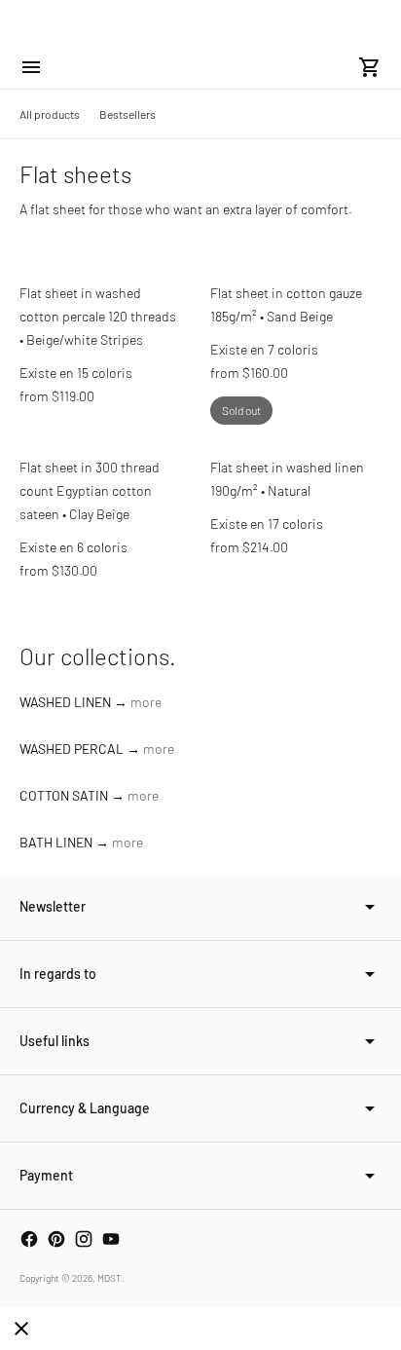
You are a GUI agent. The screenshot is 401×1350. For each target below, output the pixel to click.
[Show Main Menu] (31, 67)
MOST (109, 1278)
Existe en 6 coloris (73, 547)
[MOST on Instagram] (83, 1239)
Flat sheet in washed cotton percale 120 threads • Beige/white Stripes (97, 316)
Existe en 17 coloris (266, 523)
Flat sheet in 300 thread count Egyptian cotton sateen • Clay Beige (89, 490)
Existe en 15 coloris (75, 372)
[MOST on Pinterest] (56, 1239)
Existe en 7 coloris (264, 349)
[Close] (21, 1328)
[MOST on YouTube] (111, 1239)
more (146, 702)
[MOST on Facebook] (29, 1239)
